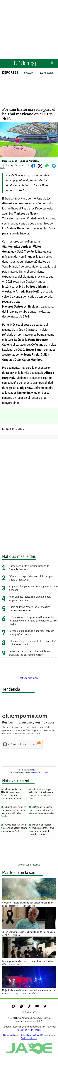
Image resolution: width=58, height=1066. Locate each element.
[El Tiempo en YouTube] (39, 1006)
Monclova (28, 73)
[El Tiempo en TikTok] (31, 1006)
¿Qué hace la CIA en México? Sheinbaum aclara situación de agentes (14, 827)
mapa (38, 1029)
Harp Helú (19, 429)
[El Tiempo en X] (45, 1006)
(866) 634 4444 (25, 1029)
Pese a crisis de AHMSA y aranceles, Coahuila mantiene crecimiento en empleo (12, 794)
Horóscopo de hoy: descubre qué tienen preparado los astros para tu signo (29, 652)
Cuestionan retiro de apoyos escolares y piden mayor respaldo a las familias (13, 811)
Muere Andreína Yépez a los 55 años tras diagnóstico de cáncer (29, 608)
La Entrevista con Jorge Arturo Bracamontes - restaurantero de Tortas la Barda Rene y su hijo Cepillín (33, 620)
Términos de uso (11, 1035)
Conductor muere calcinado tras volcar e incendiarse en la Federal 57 (28, 904)
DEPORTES (10, 72)
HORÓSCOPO (25, 864)
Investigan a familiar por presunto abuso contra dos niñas (27, 962)
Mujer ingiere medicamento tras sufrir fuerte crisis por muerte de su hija (28, 992)
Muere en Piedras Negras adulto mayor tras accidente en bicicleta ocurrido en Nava (41, 829)
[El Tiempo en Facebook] (15, 1006)
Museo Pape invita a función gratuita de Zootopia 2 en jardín (29, 567)
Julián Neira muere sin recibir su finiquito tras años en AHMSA (28, 933)
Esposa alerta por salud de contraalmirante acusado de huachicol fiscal (41, 794)
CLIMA (37, 864)
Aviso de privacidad (30, 1035)
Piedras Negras (46, 73)
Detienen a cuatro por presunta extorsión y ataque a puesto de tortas (41, 810)
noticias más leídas (29, 677)
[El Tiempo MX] (25, 65)
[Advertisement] (29, 29)
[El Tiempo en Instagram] (23, 1006)
